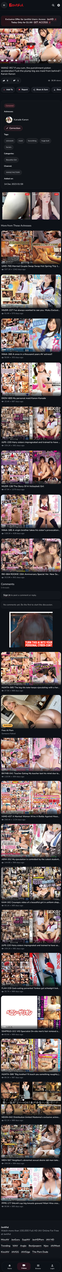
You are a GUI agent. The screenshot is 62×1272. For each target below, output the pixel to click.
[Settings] (58, 5)
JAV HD (50, 1239)
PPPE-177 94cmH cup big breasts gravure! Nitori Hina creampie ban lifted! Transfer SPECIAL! (31, 1203)
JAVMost (55, 1245)
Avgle (23, 1245)
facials (8, 147)
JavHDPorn (38, 1239)
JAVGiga (25, 1251)
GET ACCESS (41, 22)
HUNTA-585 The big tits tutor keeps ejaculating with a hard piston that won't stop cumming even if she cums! (31, 687)
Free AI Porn (7, 730)
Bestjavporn (35, 1245)
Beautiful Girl (11, 160)
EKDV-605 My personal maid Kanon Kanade (24, 398)
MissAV (5, 1239)
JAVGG (15, 1251)
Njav (46, 1245)
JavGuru (15, 1239)
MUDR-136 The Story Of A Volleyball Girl (23, 486)
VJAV (15, 1245)
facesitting (32, 140)
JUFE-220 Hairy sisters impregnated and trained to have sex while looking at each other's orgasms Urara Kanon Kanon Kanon (31, 442)
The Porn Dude (40, 1251)
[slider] (27, 60)
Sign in (6, 595)
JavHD (50, 19)
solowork (9, 140)
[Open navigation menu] (4, 5)
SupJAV (26, 1239)
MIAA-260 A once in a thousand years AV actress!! (27, 354)
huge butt (45, 140)
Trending (5, 1245)
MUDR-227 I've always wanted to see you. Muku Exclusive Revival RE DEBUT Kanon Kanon (31, 310)
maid (21, 140)
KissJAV (5, 1251)
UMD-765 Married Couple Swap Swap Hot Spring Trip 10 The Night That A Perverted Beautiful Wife (31, 266)
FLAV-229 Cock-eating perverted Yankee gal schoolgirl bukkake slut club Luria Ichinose (31, 988)
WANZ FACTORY (13, 172)
